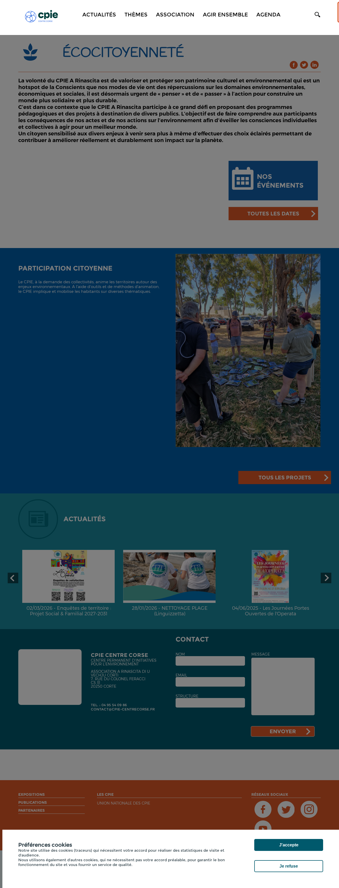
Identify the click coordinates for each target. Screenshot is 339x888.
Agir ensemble (225, 14)
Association (175, 14)
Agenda (268, 14)
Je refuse (288, 866)
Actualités (99, 14)
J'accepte (288, 845)
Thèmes (136, 14)
